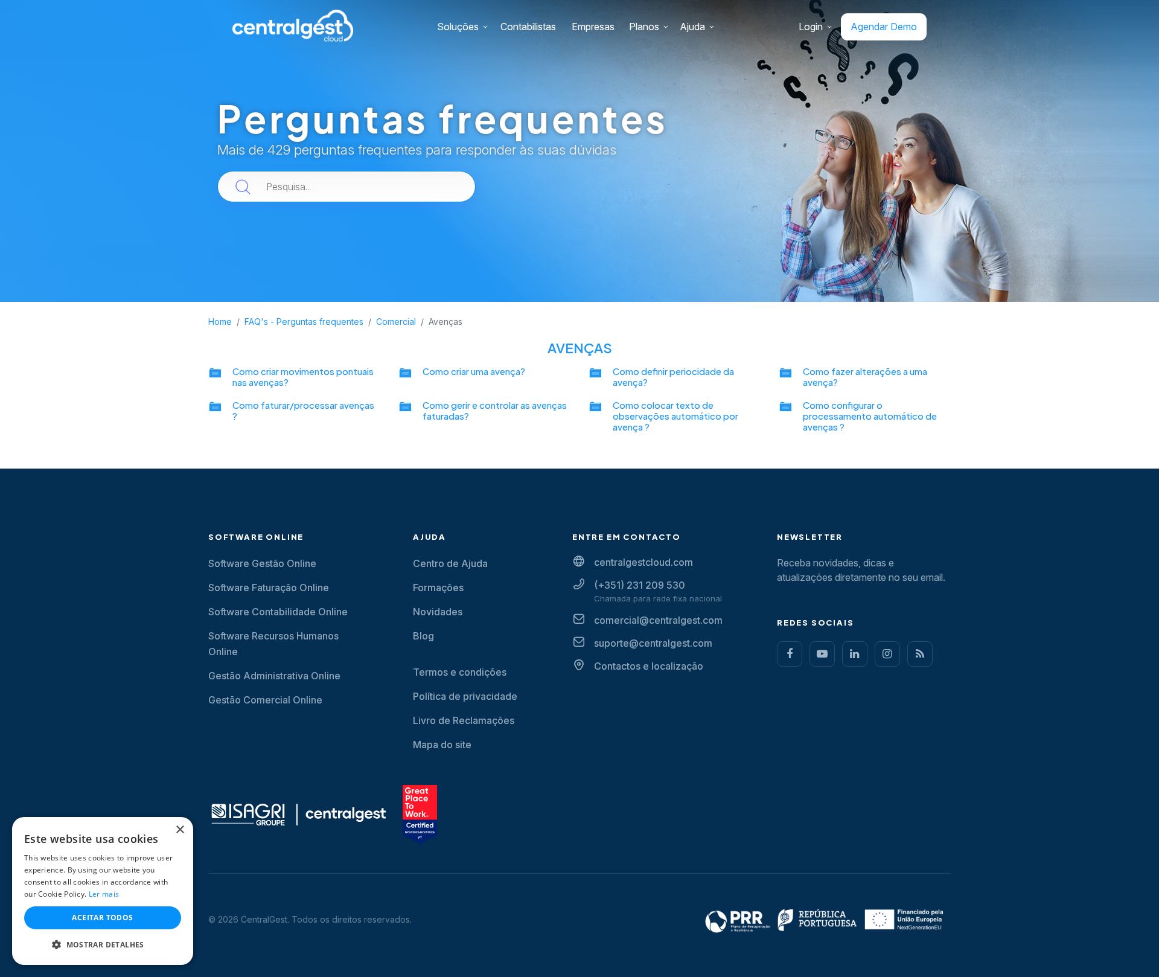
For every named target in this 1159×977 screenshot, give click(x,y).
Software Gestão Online (262, 563)
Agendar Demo (884, 27)
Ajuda (692, 27)
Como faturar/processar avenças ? (303, 410)
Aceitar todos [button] (102, 917)
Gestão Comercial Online (265, 700)
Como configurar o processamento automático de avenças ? (870, 415)
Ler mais (104, 894)
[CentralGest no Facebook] (789, 654)
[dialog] (102, 891)
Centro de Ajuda (450, 563)
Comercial (396, 321)
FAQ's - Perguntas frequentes (303, 321)
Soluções (458, 27)
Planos (644, 27)
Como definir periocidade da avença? (673, 376)
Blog (423, 636)
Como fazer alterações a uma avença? (865, 376)
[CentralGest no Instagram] (887, 654)
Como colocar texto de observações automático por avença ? (675, 415)
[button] (102, 945)
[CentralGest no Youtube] (822, 654)
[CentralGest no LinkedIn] (854, 654)
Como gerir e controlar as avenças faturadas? (495, 410)
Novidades (437, 612)
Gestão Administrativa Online (274, 676)
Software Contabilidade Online (278, 612)
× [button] (179, 829)
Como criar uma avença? (474, 371)
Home (220, 321)
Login (811, 27)
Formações (438, 587)
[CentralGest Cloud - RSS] (920, 654)
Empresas (593, 27)
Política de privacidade (465, 696)
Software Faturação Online (268, 587)
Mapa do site (442, 744)
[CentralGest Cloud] (292, 25)
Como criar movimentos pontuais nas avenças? (303, 376)
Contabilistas (528, 27)
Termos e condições (459, 672)
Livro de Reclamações (463, 720)
